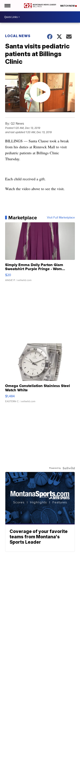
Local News (18, 36)
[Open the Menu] (7, 5)
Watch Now (67, 5)
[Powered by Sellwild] (69, 468)
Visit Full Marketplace (61, 217)
